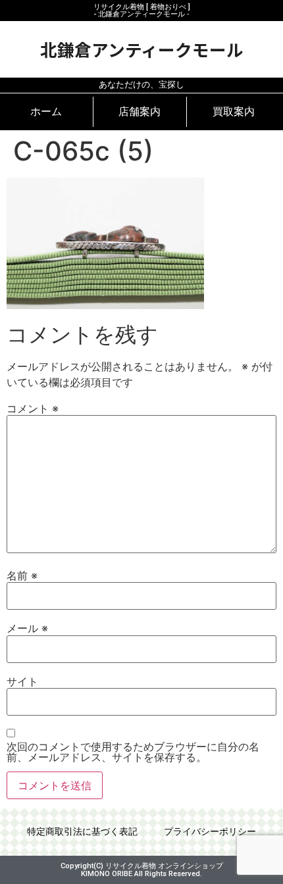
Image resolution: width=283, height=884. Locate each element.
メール (27, 628)
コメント (33, 408)
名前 (22, 575)
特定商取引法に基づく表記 (82, 831)
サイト (22, 681)
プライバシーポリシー (210, 831)
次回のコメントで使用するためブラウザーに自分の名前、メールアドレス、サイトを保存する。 (133, 751)
